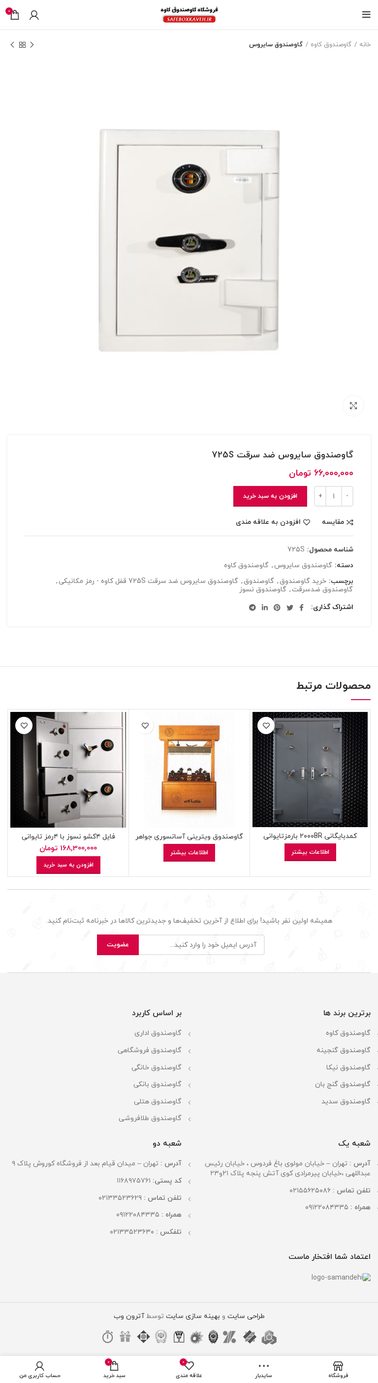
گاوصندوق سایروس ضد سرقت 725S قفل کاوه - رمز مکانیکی (148, 582)
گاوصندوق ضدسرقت (322, 590)
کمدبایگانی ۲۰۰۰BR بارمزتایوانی (310, 836)
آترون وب (129, 1316)
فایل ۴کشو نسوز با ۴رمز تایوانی (68, 836)
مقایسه (333, 522)
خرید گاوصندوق (303, 582)
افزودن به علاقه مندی (268, 522)
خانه (365, 44)
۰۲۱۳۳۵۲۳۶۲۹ (120, 1198)
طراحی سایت (246, 1316)
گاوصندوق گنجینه (343, 1050)
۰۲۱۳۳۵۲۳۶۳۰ (132, 1232)
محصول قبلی (32, 45)
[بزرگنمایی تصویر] (353, 406)
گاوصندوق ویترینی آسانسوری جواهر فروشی (189, 841)
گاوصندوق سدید (346, 1101)
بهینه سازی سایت (192, 1316)
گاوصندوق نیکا (348, 1067)
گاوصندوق (259, 582)
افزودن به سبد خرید (270, 496)
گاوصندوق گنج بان (343, 1084)
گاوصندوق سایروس (276, 44)
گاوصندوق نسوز (262, 590)
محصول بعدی (12, 45)
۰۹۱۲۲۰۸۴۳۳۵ (326, 1207)
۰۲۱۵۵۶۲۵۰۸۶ (310, 1190)
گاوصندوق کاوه (331, 44)
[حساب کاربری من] (34, 15)
